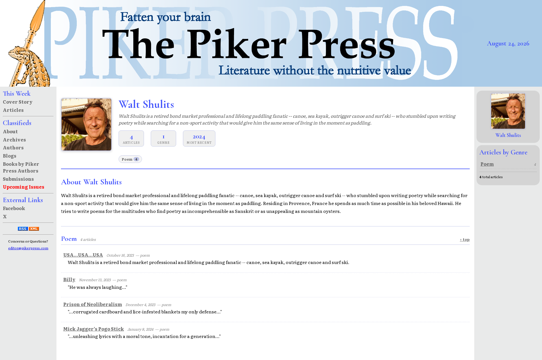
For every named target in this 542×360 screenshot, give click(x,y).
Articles (13, 109)
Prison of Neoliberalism (92, 304)
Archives (14, 139)
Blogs (9, 155)
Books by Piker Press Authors (21, 167)
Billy (69, 279)
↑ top (465, 239)
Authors (13, 147)
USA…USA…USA (83, 254)
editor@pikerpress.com (28, 247)
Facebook (14, 208)
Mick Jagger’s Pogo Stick (93, 328)
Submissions (18, 178)
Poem (129, 159)
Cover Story (17, 101)
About (10, 131)
